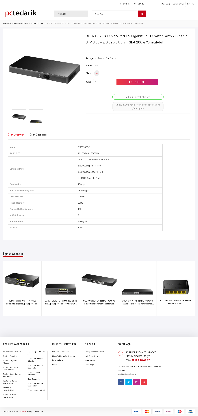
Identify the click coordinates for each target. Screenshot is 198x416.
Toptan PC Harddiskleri (8, 389)
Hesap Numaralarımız (94, 352)
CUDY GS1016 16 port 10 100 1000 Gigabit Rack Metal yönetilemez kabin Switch (137, 304)
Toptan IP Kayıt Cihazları (34, 373)
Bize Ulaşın (89, 365)
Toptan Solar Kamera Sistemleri (12, 375)
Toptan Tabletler (10, 356)
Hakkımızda (90, 360)
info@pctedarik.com (127, 374)
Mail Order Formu (92, 356)
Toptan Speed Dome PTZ (36, 353)
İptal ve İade (57, 360)
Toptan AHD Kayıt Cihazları (35, 360)
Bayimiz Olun (178, 4)
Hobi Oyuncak (33, 379)
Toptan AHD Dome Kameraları (35, 384)
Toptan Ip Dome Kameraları (10, 382)
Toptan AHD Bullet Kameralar (35, 366)
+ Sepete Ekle (137, 82)
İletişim (190, 4)
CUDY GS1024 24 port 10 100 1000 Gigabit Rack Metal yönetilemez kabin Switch (99, 304)
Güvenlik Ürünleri (20, 23)
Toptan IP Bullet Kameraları (10, 395)
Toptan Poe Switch (38, 23)
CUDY (98, 65)
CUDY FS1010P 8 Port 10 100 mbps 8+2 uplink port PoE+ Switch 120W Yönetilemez (61, 304)
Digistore (22, 411)
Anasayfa (7, 23)
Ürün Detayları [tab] (16, 134)
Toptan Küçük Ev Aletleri (10, 361)
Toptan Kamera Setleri (37, 390)
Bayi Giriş (165, 4)
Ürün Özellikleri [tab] (38, 134)
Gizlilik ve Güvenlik (60, 352)
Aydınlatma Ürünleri (12, 352)
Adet (88, 82)
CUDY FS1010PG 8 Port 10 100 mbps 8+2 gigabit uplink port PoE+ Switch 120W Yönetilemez (22, 304)
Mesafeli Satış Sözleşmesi (63, 356)
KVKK (54, 365)
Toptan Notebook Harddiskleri (10, 368)
